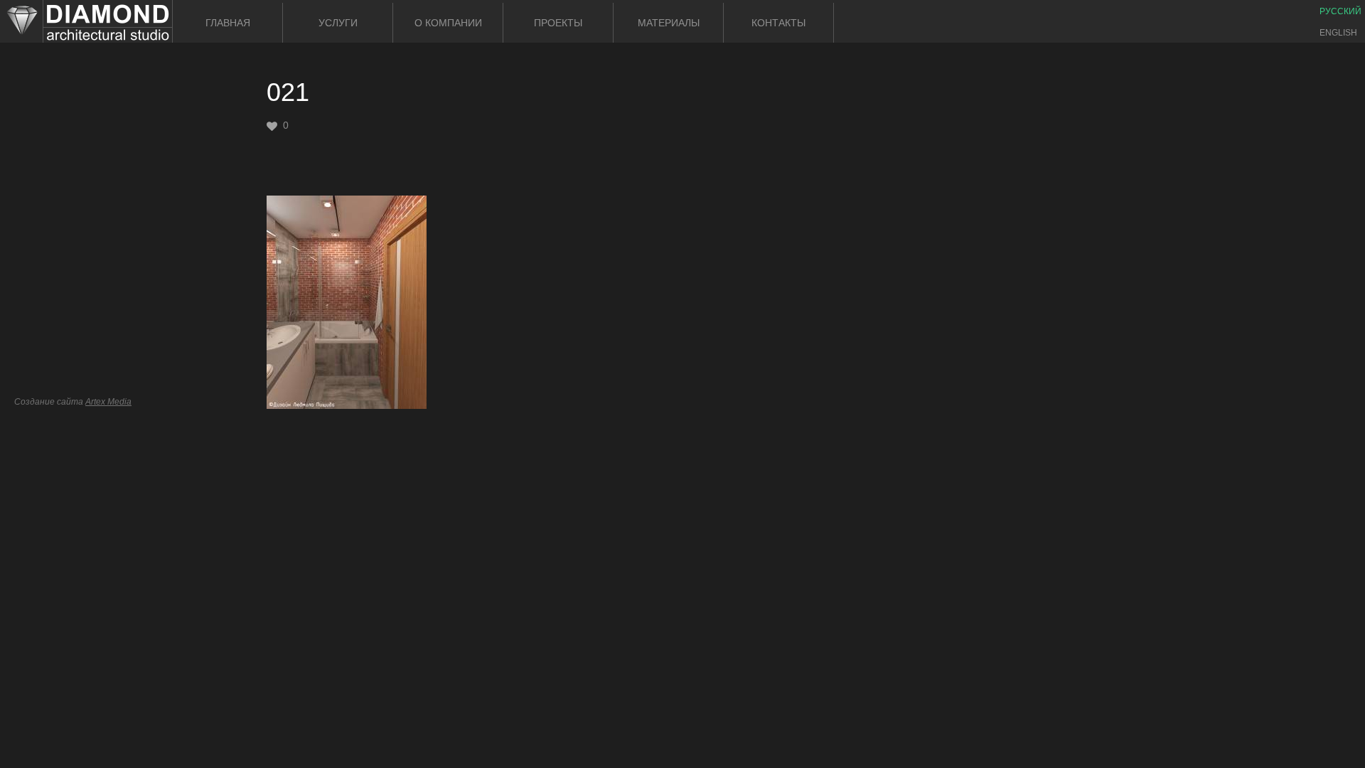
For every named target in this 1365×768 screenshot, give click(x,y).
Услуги (338, 22)
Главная (227, 22)
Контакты (778, 22)
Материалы (669, 22)
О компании (448, 22)
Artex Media (108, 402)
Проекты (558, 22)
